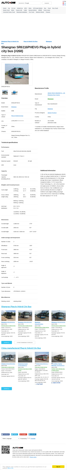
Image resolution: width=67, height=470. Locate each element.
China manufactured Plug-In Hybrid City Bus (21, 348)
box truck (55, 8)
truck (49, 8)
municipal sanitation (22, 12)
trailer (25, 10)
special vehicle (33, 10)
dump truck (6, 10)
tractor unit (19, 10)
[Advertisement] (33, 26)
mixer (12, 10)
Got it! (58, 467)
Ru (65, 4)
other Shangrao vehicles (25, 342)
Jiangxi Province (52, 112)
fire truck (31, 12)
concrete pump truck (9, 12)
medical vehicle (40, 12)
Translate (32, 438)
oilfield (40, 10)
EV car (13, 8)
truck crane (46, 10)
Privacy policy (33, 457)
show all (6, 342)
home (4, 8)
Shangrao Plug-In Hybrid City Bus (16, 306)
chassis (48, 12)
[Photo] (16, 74)
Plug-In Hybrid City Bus (31, 41)
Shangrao (49, 41)
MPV (25, 8)
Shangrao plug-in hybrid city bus (8, 325)
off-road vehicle (37, 8)
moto (30, 8)
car (9, 8)
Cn (65, 3)
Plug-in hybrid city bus (17, 115)
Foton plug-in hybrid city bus (41, 367)
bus (45, 8)
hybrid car (20, 8)
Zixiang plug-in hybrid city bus (7, 367)
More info (10, 468)
